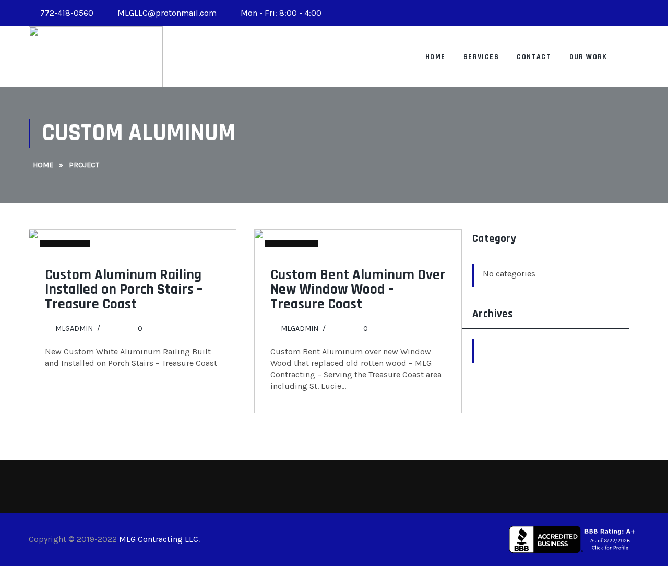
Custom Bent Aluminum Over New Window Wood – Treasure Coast (358, 289)
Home (435, 57)
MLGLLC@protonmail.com (166, 13)
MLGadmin (74, 328)
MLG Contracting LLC (158, 539)
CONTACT (534, 57)
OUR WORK (588, 57)
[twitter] (611, 13)
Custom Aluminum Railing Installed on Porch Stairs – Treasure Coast (123, 289)
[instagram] (630, 13)
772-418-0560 (66, 13)
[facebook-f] (592, 13)
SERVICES (481, 57)
